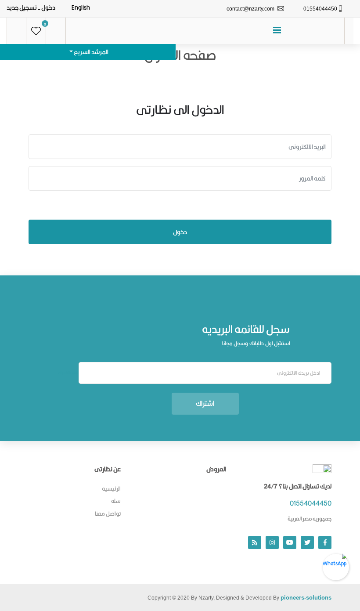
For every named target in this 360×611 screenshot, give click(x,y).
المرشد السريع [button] (90, 52)
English (81, 7)
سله (116, 500)
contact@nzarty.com (250, 9)
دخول (48, 7)
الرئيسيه (111, 488)
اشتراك (205, 403)
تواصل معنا (108, 513)
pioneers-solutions (306, 597)
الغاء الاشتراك (68, 372)
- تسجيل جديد (23, 7)
